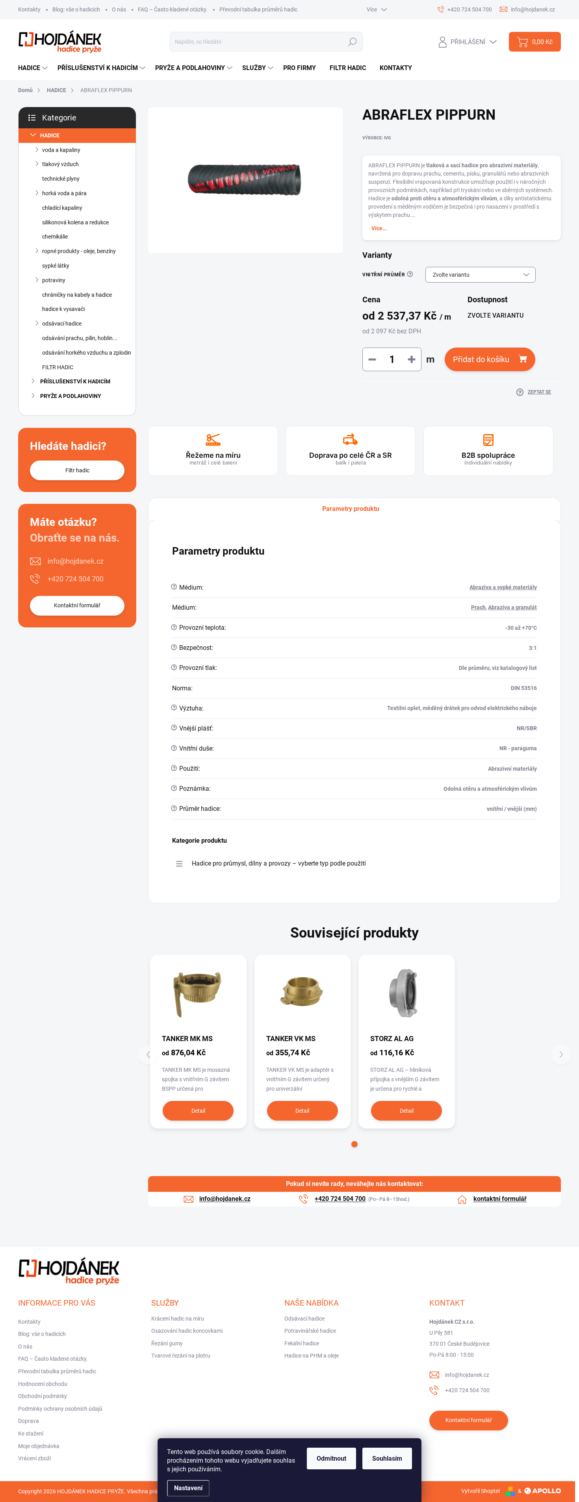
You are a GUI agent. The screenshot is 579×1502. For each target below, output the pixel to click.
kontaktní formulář (500, 1198)
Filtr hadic (77, 470)
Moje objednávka (38, 1446)
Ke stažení (30, 1433)
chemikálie (55, 236)
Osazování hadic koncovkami (187, 1331)
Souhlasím (387, 1458)
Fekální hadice (301, 1343)
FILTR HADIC (57, 367)
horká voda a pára (64, 193)
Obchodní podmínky (42, 1396)
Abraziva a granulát (512, 607)
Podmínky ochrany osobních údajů (60, 1409)
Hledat (353, 42)
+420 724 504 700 (76, 579)
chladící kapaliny (62, 208)
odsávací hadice (62, 323)
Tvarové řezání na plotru (180, 1355)
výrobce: (376, 138)
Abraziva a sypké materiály (503, 587)
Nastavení (188, 1488)
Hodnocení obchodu (42, 1384)
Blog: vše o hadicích (76, 9)
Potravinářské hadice (310, 1331)
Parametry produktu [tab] (350, 508)
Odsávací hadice (304, 1318)
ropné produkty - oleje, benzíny (79, 251)
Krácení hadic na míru (177, 1318)
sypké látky (55, 266)
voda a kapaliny (61, 150)
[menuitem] (34, 68)
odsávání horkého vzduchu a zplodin (86, 353)
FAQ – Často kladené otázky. (173, 9)
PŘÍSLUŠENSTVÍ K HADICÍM (75, 381)
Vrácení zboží (34, 1458)
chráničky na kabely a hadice (77, 295)
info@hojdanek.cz (76, 561)
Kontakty (29, 9)
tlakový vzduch (60, 164)
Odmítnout (331, 1458)
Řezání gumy (167, 1343)
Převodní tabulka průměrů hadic (258, 9)
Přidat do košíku (481, 359)
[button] (354, 1144)
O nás (119, 9)
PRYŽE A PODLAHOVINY (70, 396)
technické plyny (61, 179)
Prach (478, 607)
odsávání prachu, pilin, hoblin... (79, 338)
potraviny (53, 280)
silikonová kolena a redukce (75, 222)
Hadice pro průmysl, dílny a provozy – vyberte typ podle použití (279, 863)
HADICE (49, 135)
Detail (198, 1111)
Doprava (28, 1421)
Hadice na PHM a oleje (311, 1355)
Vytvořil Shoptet (480, 1491)
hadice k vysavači (63, 309)
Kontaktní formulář (77, 605)
